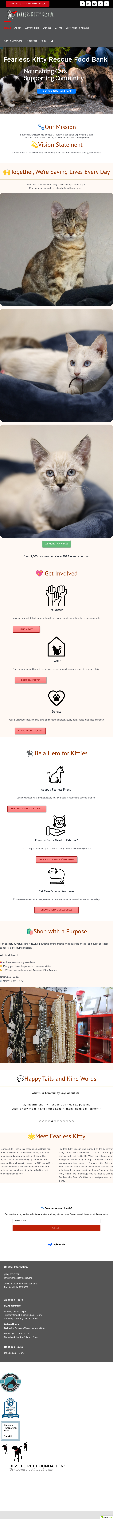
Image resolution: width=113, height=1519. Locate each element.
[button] (52, 40)
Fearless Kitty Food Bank (56, 91)
